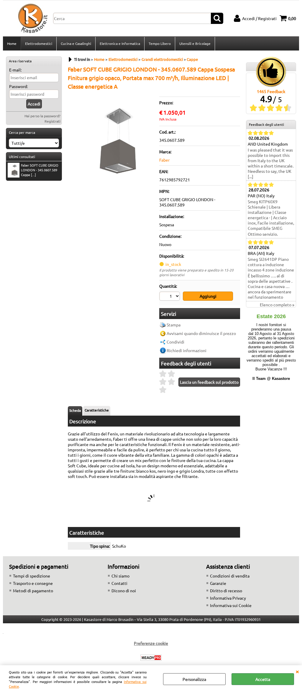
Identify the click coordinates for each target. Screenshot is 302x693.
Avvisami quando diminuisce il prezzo (201, 333)
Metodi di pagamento (33, 590)
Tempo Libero (160, 43)
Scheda (75, 410)
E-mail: (15, 69)
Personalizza (194, 679)
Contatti (119, 583)
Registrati (52, 121)
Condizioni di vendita (230, 575)
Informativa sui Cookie (231, 605)
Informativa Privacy (228, 598)
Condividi (175, 341)
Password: (18, 86)
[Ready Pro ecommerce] (151, 657)
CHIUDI (297, 671)
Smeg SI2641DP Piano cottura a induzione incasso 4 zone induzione (271, 264)
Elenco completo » (277, 304)
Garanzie (218, 583)
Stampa (173, 324)
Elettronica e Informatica (120, 43)
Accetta (262, 679)
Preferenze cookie (151, 643)
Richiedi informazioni (186, 350)
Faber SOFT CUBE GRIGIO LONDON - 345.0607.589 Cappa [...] (39, 170)
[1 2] (170, 297)
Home (12, 43)
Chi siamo (120, 575)
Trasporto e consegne (33, 583)
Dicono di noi (123, 590)
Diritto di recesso (226, 590)
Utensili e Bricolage (195, 43)
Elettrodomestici (38, 43)
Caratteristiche (97, 410)
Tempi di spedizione (31, 575)
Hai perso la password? (42, 115)
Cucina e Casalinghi (76, 43)
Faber (164, 159)
